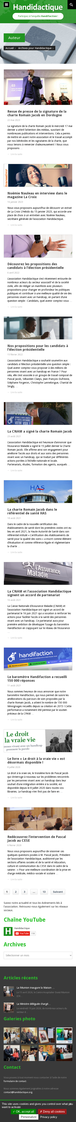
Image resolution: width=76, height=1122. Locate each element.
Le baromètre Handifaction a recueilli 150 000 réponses (37, 678)
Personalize (29, 1116)
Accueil (10, 48)
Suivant (58, 891)
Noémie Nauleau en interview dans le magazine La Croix (37, 195)
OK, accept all (24, 1111)
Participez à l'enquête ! (38, 16)
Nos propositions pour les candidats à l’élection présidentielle (37, 347)
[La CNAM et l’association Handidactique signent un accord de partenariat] (38, 573)
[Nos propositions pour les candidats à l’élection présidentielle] (38, 328)
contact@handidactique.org (18, 1092)
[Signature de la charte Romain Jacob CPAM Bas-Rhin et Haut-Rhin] (12, 1035)
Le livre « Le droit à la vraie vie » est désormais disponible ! (36, 760)
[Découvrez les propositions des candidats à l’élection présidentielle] (38, 246)
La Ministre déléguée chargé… (34, 1003)
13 (44, 891)
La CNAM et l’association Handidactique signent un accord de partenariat (39, 593)
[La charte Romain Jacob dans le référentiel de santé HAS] (38, 491)
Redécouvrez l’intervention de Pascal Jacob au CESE (36, 838)
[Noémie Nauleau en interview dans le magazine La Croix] (38, 175)
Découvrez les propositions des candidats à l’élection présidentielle (35, 266)
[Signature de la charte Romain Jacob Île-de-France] (47, 1035)
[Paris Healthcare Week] (64, 1035)
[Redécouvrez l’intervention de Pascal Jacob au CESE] (38, 818)
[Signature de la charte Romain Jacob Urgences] (29, 1053)
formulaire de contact (15, 1081)
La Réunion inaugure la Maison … (36, 987)
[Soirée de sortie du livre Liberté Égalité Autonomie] (29, 1035)
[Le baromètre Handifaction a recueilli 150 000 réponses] (38, 659)
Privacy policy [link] (48, 1116)
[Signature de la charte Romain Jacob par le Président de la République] (12, 1053)
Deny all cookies (53, 1111)
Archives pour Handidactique (34, 48)
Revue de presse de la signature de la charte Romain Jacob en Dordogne (36, 113)
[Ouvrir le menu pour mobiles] (6, 4)
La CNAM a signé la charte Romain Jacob (39, 431)
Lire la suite (16, 154)
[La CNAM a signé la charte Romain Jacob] (38, 413)
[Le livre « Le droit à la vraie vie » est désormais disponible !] (38, 740)
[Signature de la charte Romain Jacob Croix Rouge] (47, 1053)
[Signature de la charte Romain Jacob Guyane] (64, 1053)
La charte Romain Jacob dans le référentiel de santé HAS (32, 511)
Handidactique (38, 7)
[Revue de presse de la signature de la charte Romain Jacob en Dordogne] (38, 87)
